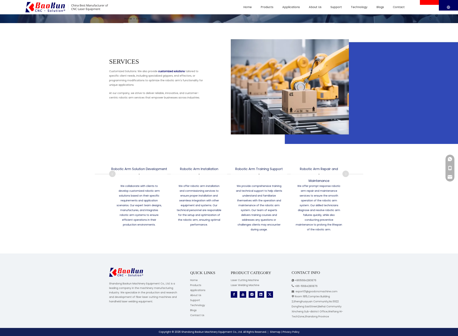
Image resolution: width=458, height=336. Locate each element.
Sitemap (275, 332)
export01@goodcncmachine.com (316, 291)
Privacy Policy (291, 332)
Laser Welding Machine (245, 285)
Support (195, 300)
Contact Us (197, 315)
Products (195, 285)
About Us (195, 295)
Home (194, 280)
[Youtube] (243, 294)
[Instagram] (252, 294)
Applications (197, 290)
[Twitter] (270, 294)
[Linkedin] (261, 294)
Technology (197, 305)
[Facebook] (234, 294)
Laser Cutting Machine (245, 280)
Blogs (193, 310)
